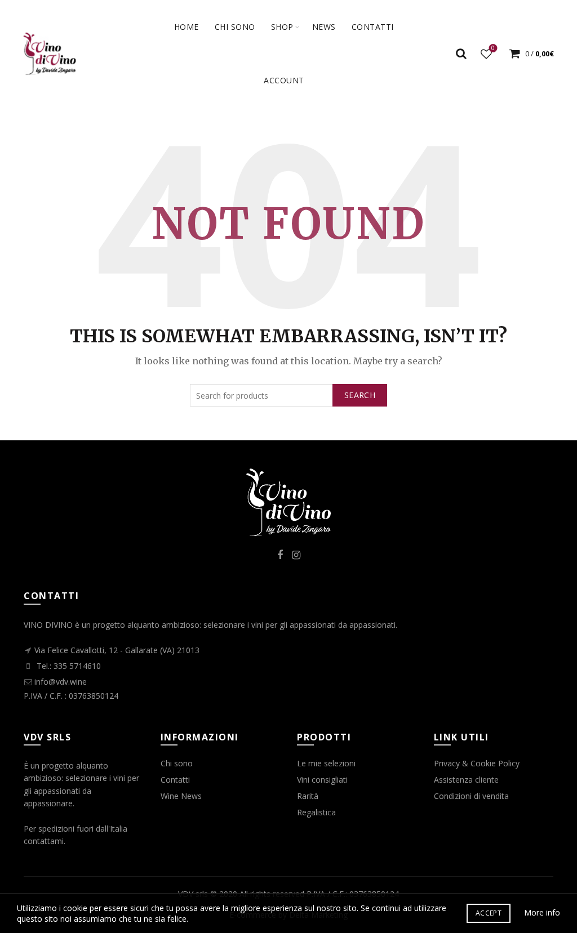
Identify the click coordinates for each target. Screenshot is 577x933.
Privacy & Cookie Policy (477, 763)
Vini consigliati (322, 779)
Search (359, 395)
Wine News (181, 796)
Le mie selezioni (326, 763)
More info (542, 912)
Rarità (307, 796)
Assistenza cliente (466, 779)
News (324, 26)
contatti (373, 26)
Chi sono (235, 26)
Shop (282, 26)
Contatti (175, 779)
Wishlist (493, 49)
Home (186, 26)
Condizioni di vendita (471, 796)
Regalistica (316, 812)
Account (284, 80)
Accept (488, 913)
